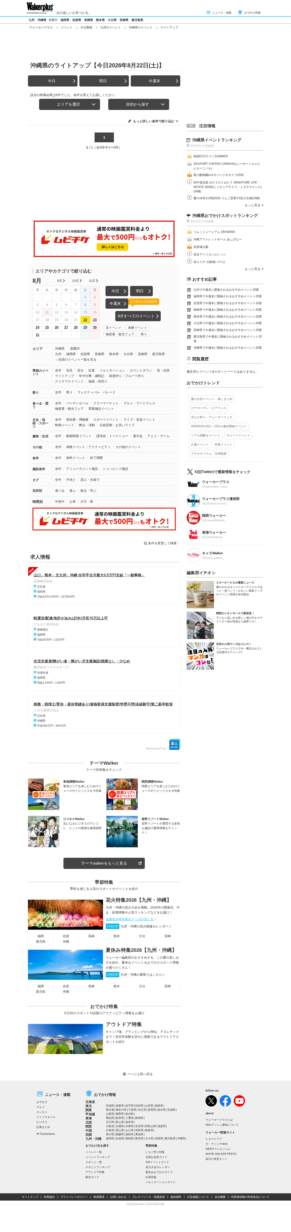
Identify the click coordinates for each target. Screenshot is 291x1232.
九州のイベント (110, 27)
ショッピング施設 (115, 469)
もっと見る (253, 205)
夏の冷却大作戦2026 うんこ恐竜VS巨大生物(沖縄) (226, 198)
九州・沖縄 (93, 1138)
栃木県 (162, 1109)
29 (85, 327)
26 (56, 327)
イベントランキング (97, 1157)
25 (47, 327)
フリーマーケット (106, 403)
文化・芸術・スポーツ (40, 423)
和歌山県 (150, 1126)
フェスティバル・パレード (96, 392)
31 (37, 335)
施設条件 (39, 469)
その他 (37, 447)
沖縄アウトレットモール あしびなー (217, 239)
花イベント (114, 327)
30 (95, 327)
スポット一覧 (93, 1162)
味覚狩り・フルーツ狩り (126, 376)
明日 (103, 81)
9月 (59, 281)
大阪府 (110, 1126)
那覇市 (53, 20)
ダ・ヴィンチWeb (217, 1143)
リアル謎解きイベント (206, 435)
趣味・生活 (40, 436)
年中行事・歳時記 (91, 376)
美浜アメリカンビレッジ (209, 254)
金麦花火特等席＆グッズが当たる (129, 919)
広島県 (110, 1130)
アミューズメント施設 (82, 469)
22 (85, 320)
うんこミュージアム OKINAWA (214, 232)
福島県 (159, 1105)
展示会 (138, 436)
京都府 (120, 1126)
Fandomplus (47, 1133)
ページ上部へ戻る (140, 1074)
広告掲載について (198, 1197)
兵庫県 (129, 1126)
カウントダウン (141, 370)
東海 (88, 1118)
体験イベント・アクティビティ (88, 447)
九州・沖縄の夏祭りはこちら (134, 974)
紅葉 (91, 370)
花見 (69, 370)
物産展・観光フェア (120, 334)
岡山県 (120, 1130)
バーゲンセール (77, 403)
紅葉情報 (151, 1177)
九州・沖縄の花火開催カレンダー (137, 926)
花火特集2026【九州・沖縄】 (139, 900)
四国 (88, 1134)
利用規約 (49, 1197)
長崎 (91, 936)
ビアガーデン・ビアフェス (208, 408)
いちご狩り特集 (155, 1152)
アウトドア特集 (124, 1024)
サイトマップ (30, 1197)
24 (37, 327)
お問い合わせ (118, 1197)
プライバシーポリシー (74, 1197)
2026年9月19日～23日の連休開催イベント (219, 426)
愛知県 (110, 1118)
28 (76, 327)
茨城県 (171, 1109)
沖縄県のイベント (141, 27)
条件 (36, 458)
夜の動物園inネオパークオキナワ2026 (218, 175)
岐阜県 (120, 1118)
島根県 (149, 1130)
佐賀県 (76, 20)
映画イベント (64, 425)
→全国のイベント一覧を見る (75, 359)
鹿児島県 (137, 20)
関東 (88, 1110)
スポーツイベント (106, 419)
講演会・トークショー (112, 436)
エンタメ (41, 1112)
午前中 (60, 501)
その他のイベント (128, 447)
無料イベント (75, 458)
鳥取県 (139, 1130)
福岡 (41, 936)
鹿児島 (40, 941)
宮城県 (110, 1105)
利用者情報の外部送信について (250, 1197)
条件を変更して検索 (162, 543)
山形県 (149, 1105)
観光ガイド (92, 1177)
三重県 (129, 1118)
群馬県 (152, 1109)
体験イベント (137, 327)
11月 (92, 281)
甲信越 (90, 1114)
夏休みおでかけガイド (159, 1172)
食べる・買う (40, 405)
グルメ (40, 1107)
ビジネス (41, 1122)
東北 (88, 1106)
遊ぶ (72, 490)
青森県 (120, 1105)
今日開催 (86, 27)
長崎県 (88, 20)
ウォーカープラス (41, 27)
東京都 (110, 1109)
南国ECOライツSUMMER (210, 156)
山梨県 (110, 1113)
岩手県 (129, 1105)
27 (66, 327)
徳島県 (129, 1134)
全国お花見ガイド (156, 1157)
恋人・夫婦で (90, 479)
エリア (38, 349)
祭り (144, 334)
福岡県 (64, 20)
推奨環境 (98, 1197)
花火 (80, 370)
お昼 (72, 501)
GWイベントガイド (157, 1162)
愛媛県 (120, 1134)
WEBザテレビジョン (218, 1149)
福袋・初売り (98, 381)
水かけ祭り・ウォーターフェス (211, 417)
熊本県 (100, 20)
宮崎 (167, 936)
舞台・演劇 (87, 425)
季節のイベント (40, 372)
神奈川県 (121, 1109)
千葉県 (132, 1109)
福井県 (129, 1122)
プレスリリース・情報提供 (148, 1197)
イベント (67, 27)
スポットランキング (97, 1167)
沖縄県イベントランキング (216, 140)
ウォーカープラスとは (219, 1119)
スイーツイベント (238, 435)
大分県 (112, 20)
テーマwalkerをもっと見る (104, 863)
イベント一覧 (93, 1152)
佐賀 (66, 936)
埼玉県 (142, 1109)
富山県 (120, 1122)
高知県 (139, 1134)
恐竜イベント (223, 444)
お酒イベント (200, 444)
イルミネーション (112, 370)
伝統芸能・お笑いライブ (117, 425)
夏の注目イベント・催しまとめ (211, 399)
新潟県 (129, 1113)
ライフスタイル (45, 1117)
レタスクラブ (214, 1138)
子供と (71, 479)
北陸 (88, 1122)
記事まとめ (43, 1127)
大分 (142, 936)
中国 (88, 1130)
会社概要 (220, 1197)
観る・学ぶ (88, 490)
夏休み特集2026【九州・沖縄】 (141, 950)
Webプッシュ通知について (222, 1124)
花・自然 (163, 370)
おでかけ (41, 1102)
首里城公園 (200, 247)
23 (95, 320)
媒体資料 (176, 1197)
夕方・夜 (86, 501)
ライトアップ (64, 376)
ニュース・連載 (221, 12)
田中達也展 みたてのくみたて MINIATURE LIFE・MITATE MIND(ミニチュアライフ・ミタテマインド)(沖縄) (227, 187)
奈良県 (139, 1126)
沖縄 (66, 941)
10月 (75, 281)
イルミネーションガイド (161, 1182)
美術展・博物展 (77, 419)
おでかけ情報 (252, 12)
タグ (36, 480)
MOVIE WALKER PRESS (221, 1154)
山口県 (129, 1130)
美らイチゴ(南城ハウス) (209, 262)
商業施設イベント (101, 408)
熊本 (116, 936)
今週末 (154, 81)
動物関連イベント (79, 436)
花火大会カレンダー (158, 1167)
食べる (60, 490)
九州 (32, 20)
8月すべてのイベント (136, 316)
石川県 (110, 1122)
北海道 (90, 1102)
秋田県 (139, 1105)
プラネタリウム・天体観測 (208, 453)
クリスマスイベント (69, 381)
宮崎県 (124, 20)
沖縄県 (42, 20)
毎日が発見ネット (216, 1159)
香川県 (110, 1134)
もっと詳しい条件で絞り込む (153, 121)
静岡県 (139, 1118)
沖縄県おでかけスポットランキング (225, 215)
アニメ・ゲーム (158, 436)
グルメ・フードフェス (139, 403)
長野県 (120, 1113)
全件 (58, 370)
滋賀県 (162, 1126)
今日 (51, 81)
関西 (88, 1126)
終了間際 (96, 458)
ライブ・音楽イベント (139, 419)
